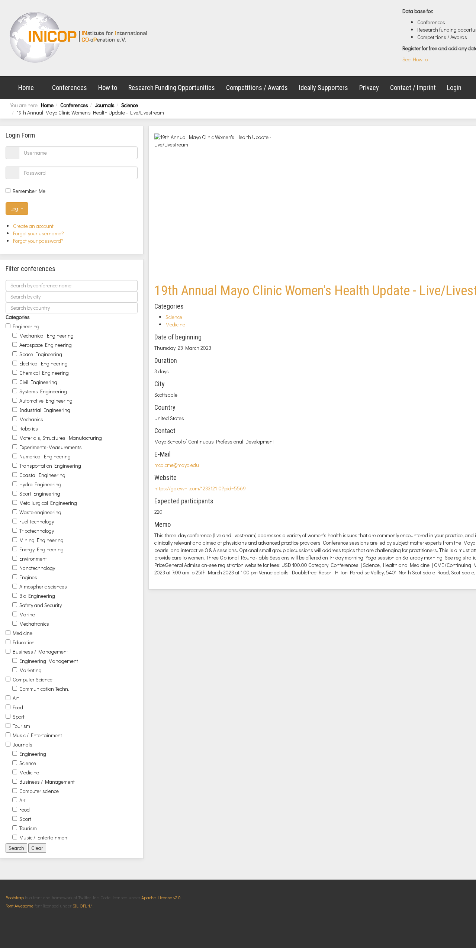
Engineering (26, 326)
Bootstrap (15, 897)
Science (129, 105)
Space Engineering (40, 354)
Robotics (28, 428)
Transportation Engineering (50, 465)
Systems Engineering (43, 391)
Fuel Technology (36, 521)
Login (454, 87)
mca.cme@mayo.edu (176, 464)
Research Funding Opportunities (171, 87)
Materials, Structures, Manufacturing (60, 437)
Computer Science (32, 679)
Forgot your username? (38, 233)
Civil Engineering (38, 382)
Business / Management (40, 651)
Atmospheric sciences (43, 586)
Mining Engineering (41, 540)
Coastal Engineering (42, 474)
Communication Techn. (44, 688)
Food (18, 707)
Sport (19, 716)
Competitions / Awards (257, 87)
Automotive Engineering (46, 400)
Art (16, 698)
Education (24, 642)
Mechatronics (34, 623)
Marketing (30, 670)
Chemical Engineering (44, 372)
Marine (27, 614)
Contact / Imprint (413, 87)
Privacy (369, 87)
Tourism (21, 725)
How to (107, 87)
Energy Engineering (41, 549)
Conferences (69, 87)
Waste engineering (40, 512)
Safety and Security (40, 605)
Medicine (22, 632)
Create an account (34, 225)
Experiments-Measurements (50, 447)
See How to (415, 59)
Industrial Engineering (44, 409)
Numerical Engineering (45, 456)
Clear (37, 847)
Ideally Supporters (323, 87)
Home (26, 87)
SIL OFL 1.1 (83, 906)
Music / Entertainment (37, 735)
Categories (18, 316)
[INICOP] (79, 37)
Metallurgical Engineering (48, 502)
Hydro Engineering (40, 484)
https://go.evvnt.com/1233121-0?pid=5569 (200, 488)
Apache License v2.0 (160, 897)
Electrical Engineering (43, 363)
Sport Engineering (39, 493)
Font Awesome (19, 906)
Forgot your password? (38, 240)
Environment (33, 558)
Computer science (39, 790)
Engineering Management (48, 660)
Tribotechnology (36, 530)
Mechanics (31, 419)
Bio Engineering (37, 595)
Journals (105, 105)
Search (16, 847)
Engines (28, 577)
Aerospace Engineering (45, 344)
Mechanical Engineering (46, 335)
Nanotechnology (37, 567)
